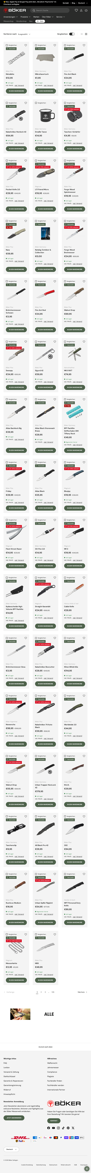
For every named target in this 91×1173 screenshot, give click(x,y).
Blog (73, 3)
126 (53, 992)
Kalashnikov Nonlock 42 (16, 132)
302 (65, 845)
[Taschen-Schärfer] (74, 115)
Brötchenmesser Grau (15, 667)
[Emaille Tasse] (45, 115)
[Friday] (16, 474)
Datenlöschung (41, 1165)
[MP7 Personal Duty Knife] (74, 886)
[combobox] (49, 10)
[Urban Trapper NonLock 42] (45, 768)
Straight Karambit (42, 606)
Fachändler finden (54, 1081)
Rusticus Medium (13, 903)
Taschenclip (11, 845)
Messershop (8, 21)
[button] (86, 10)
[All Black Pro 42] (45, 828)
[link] (19, 992)
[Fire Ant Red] (45, 293)
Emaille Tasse (41, 132)
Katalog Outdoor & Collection (43, 251)
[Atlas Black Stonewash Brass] (45, 411)
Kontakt (66, 3)
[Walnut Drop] (74, 293)
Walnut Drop (69, 310)
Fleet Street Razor (14, 549)
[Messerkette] (16, 946)
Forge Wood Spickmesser (70, 190)
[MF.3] (74, 532)
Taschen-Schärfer (72, 132)
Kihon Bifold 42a (71, 667)
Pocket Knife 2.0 (13, 189)
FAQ (5, 1063)
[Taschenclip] (16, 828)
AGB (75, 1165)
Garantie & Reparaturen (13, 1081)
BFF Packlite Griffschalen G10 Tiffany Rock (71, 431)
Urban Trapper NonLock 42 (45, 786)
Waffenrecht (52, 1063)
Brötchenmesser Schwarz (13, 311)
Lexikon (7, 1067)
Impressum (83, 1165)
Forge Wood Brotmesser (69, 251)
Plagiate (50, 1076)
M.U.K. (66, 785)
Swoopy (9, 370)
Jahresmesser (53, 1067)
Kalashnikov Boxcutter (44, 667)
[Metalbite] (16, 57)
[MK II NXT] (74, 354)
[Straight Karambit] (45, 590)
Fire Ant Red (40, 310)
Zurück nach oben (45, 1047)
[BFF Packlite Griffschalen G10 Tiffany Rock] (74, 411)
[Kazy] (16, 233)
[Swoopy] (16, 354)
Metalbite (10, 74)
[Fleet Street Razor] (16, 532)
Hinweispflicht (9, 1094)
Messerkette (11, 963)
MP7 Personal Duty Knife (72, 904)
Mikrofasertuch (42, 74)
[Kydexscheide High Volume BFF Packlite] (16, 590)
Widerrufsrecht (66, 1165)
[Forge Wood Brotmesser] (74, 233)
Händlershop (21, 21)
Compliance (52, 1072)
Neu (30, 21)
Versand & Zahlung (11, 1072)
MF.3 (66, 549)
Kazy (8, 250)
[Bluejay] (74, 474)
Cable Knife (69, 606)
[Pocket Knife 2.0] (16, 173)
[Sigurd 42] (45, 354)
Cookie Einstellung (27, 1165)
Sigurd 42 (39, 370)
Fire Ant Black (70, 74)
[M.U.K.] (74, 768)
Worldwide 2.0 (70, 724)
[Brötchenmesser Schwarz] (16, 293)
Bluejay (67, 491)
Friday (8, 491)
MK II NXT (68, 370)
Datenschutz (53, 1165)
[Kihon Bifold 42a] (74, 650)
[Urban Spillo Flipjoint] (45, 886)
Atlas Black (40, 491)
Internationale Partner (56, 1090)
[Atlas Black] (45, 474)
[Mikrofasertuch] (45, 57)
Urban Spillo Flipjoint (44, 903)
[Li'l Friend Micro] (45, 173)
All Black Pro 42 (41, 845)
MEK (37, 963)
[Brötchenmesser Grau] (16, 650)
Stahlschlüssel (9, 1076)
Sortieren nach (10, 34)
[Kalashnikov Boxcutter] (45, 650)
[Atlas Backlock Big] (16, 411)
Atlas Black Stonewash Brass (45, 429)
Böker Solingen (13, 1160)
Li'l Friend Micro (42, 189)
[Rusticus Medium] (16, 886)
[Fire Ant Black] (74, 57)
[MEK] (45, 946)
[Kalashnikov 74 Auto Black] (45, 708)
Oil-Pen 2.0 (40, 549)
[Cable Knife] (74, 590)
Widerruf (7, 1090)
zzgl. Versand (19, 85)
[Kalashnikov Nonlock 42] (16, 115)
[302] (74, 828)
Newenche (10, 724)
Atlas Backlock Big (14, 428)
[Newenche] (16, 708)
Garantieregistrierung (12, 1085)
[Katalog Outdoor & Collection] (45, 233)
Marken (36, 17)
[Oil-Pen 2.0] (45, 532)
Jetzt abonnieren (14, 1118)
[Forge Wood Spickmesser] (74, 173)
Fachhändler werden (55, 1085)
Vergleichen (62, 34)
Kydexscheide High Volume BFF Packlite (14, 607)
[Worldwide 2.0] (74, 708)
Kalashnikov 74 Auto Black (43, 725)
